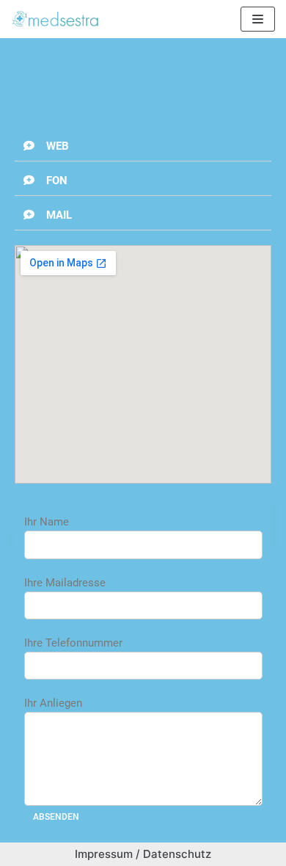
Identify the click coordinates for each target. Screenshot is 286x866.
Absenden (56, 817)
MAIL (59, 215)
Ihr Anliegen (56, 703)
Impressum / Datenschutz (143, 854)
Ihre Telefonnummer (73, 643)
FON (56, 180)
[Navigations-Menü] (258, 19)
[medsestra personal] (55, 19)
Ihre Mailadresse (68, 582)
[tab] (143, 146)
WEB (57, 146)
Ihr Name (50, 521)
